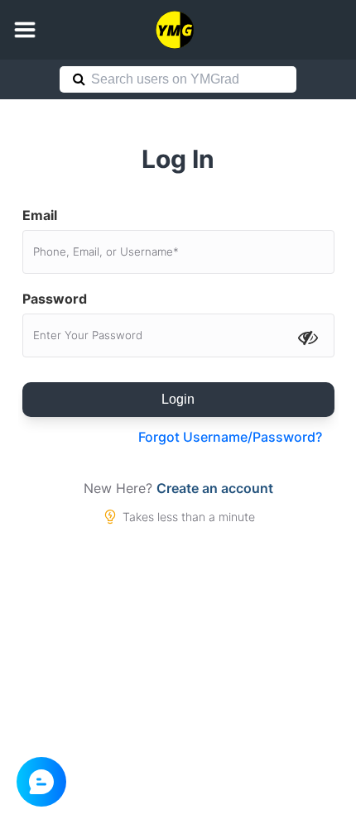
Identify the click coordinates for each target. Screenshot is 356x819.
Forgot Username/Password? (230, 437)
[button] (25, 29)
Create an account (214, 488)
